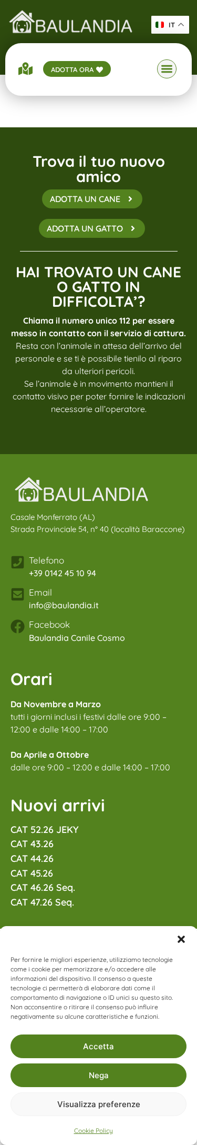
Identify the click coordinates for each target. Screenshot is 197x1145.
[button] (181, 939)
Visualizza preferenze (98, 1104)
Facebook (49, 624)
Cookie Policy (93, 1130)
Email (40, 592)
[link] (70, 21)
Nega (99, 1075)
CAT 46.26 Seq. (43, 887)
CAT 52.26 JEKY (45, 829)
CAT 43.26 (32, 844)
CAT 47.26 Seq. (42, 902)
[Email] (18, 594)
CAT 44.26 (32, 858)
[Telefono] (18, 562)
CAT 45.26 (32, 873)
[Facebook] (18, 626)
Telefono (46, 560)
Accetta (98, 1046)
